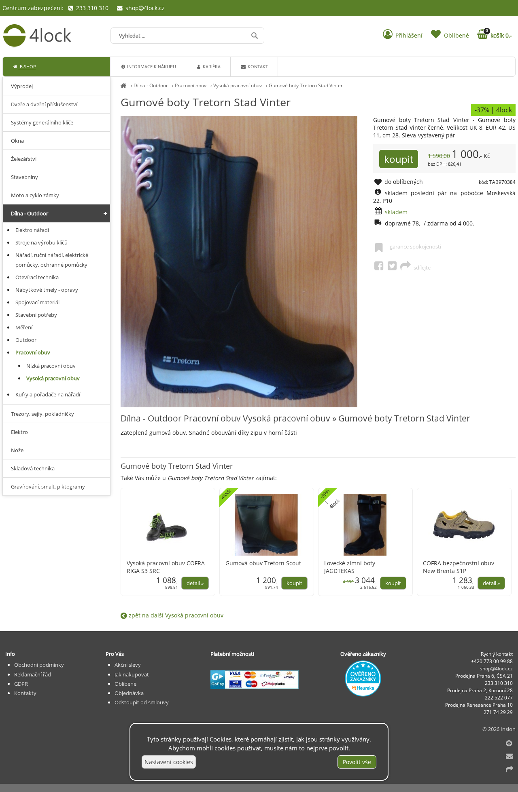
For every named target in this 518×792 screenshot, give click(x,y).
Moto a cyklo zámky (35, 195)
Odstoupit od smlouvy (142, 702)
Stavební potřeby (36, 314)
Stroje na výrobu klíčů (41, 242)
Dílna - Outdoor (151, 85)
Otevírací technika (37, 277)
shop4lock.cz (144, 8)
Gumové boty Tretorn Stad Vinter (306, 85)
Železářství (23, 158)
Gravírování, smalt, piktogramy (48, 486)
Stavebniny (24, 177)
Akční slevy (128, 664)
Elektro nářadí (32, 230)
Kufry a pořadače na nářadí (47, 394)
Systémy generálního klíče (42, 122)
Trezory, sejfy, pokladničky (42, 413)
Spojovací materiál (37, 302)
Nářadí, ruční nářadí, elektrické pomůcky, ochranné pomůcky (51, 259)
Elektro (19, 432)
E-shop (27, 66)
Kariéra (211, 66)
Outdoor (25, 339)
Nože (17, 450)
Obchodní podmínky (39, 664)
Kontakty (25, 693)
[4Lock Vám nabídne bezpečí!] (124, 85)
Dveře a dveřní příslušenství (44, 104)
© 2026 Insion (499, 729)
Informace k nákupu (151, 66)
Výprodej (22, 86)
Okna (17, 140)
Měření (23, 327)
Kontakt (257, 66)
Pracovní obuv (190, 85)
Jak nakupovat (132, 674)
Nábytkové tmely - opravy (46, 289)
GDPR (21, 683)
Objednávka (129, 693)
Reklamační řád (32, 674)
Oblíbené (125, 683)
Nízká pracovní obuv (51, 365)
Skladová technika (33, 468)
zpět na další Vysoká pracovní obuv (175, 615)
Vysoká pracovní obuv (237, 85)
